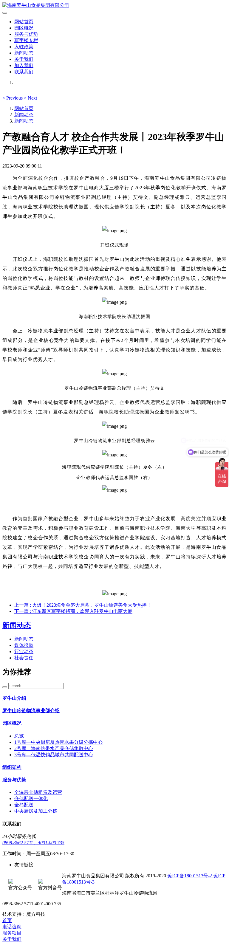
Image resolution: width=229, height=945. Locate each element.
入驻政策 (23, 46)
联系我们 (23, 71)
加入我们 (23, 65)
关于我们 (23, 59)
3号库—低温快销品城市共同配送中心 (53, 754)
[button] (13, 97)
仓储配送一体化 (31, 798)
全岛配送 (23, 804)
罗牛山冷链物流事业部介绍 (31, 710)
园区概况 (23, 27)
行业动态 (23, 651)
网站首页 (23, 21)
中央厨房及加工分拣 (35, 811)
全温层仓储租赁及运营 (38, 792)
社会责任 (23, 657)
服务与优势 (26, 34)
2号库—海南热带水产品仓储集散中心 (53, 748)
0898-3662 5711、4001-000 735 (33, 842)
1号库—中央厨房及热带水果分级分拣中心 (58, 742)
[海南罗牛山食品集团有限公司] (114, 5)
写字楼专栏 (26, 40)
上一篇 (82, 605)
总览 (19, 735)
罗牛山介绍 (14, 698)
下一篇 (73, 611)
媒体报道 (23, 645)
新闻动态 (23, 52)
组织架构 (11, 767)
